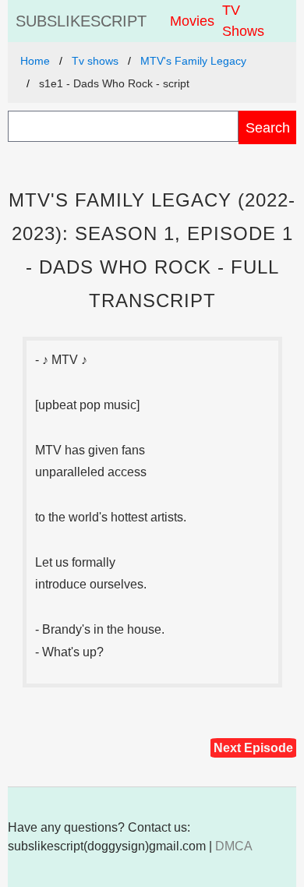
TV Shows (243, 20)
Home (35, 61)
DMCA (234, 846)
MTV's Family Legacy (193, 61)
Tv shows (95, 61)
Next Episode (253, 747)
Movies (192, 21)
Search (268, 127)
